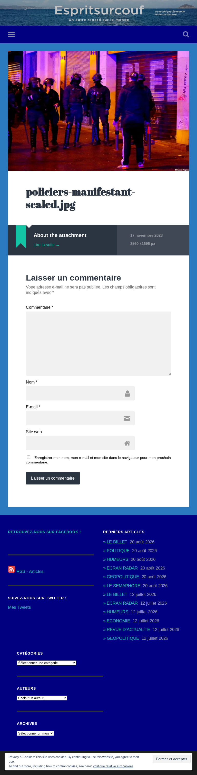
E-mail (33, 407)
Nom (31, 382)
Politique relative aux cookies (113, 766)
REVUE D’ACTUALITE (128, 629)
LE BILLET (117, 542)
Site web (34, 432)
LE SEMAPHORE (123, 585)
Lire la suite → (47, 245)
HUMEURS (117, 559)
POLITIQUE (118, 550)
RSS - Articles (29, 571)
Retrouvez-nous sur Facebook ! (44, 532)
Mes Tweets (19, 607)
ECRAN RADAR (122, 568)
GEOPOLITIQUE (123, 576)
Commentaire (39, 307)
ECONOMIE (118, 620)
